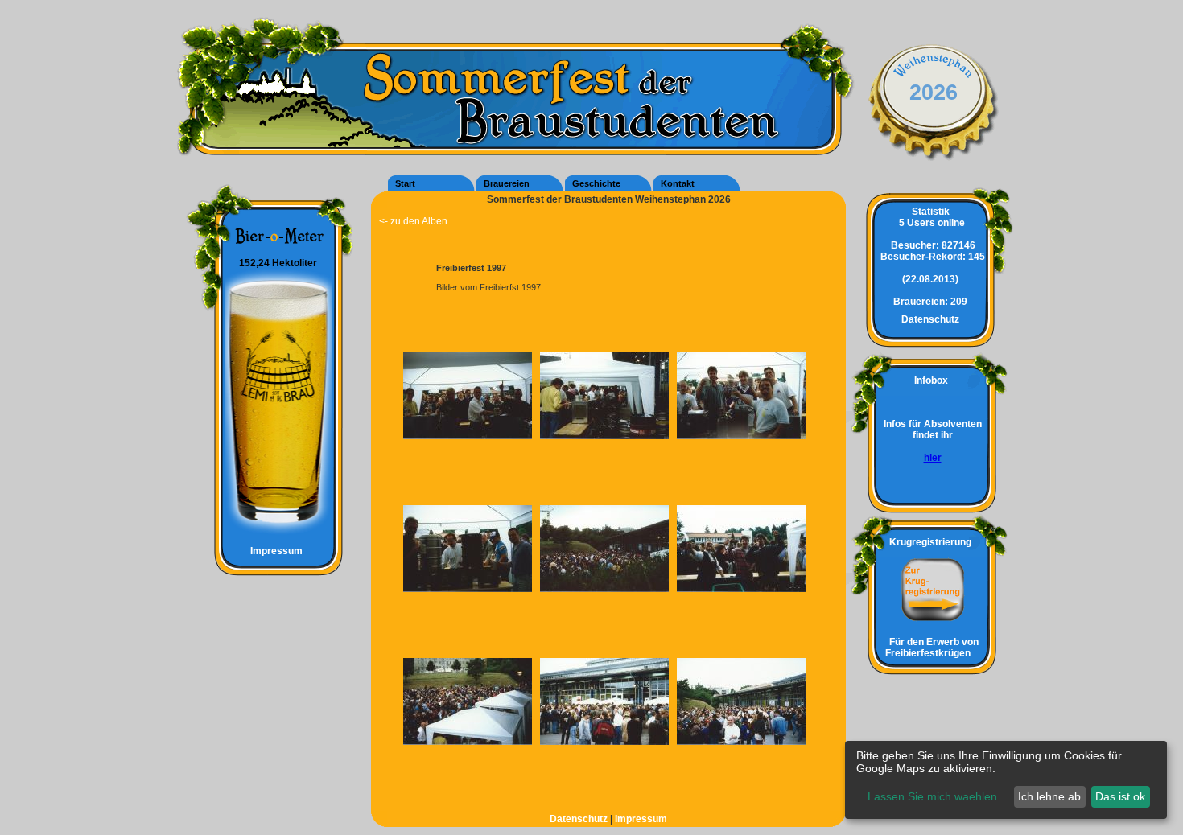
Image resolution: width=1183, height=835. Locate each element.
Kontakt (678, 183)
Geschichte (596, 183)
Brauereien (507, 183)
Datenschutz (580, 819)
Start (405, 183)
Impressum (270, 551)
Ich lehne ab (1049, 796)
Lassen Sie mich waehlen (932, 796)
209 (930, 301)
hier (933, 457)
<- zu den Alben (413, 221)
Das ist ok (1120, 796)
